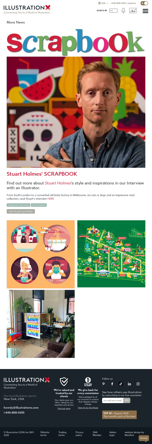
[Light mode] (144, 3)
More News (16, 22)
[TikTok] (121, 385)
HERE (51, 198)
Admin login (112, 434)
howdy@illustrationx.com (21, 407)
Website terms (44, 434)
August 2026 (116, 413)
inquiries (132, 3)
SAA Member (97, 434)
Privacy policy (79, 434)
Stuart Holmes (58, 183)
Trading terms (62, 434)
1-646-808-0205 (118, 3)
